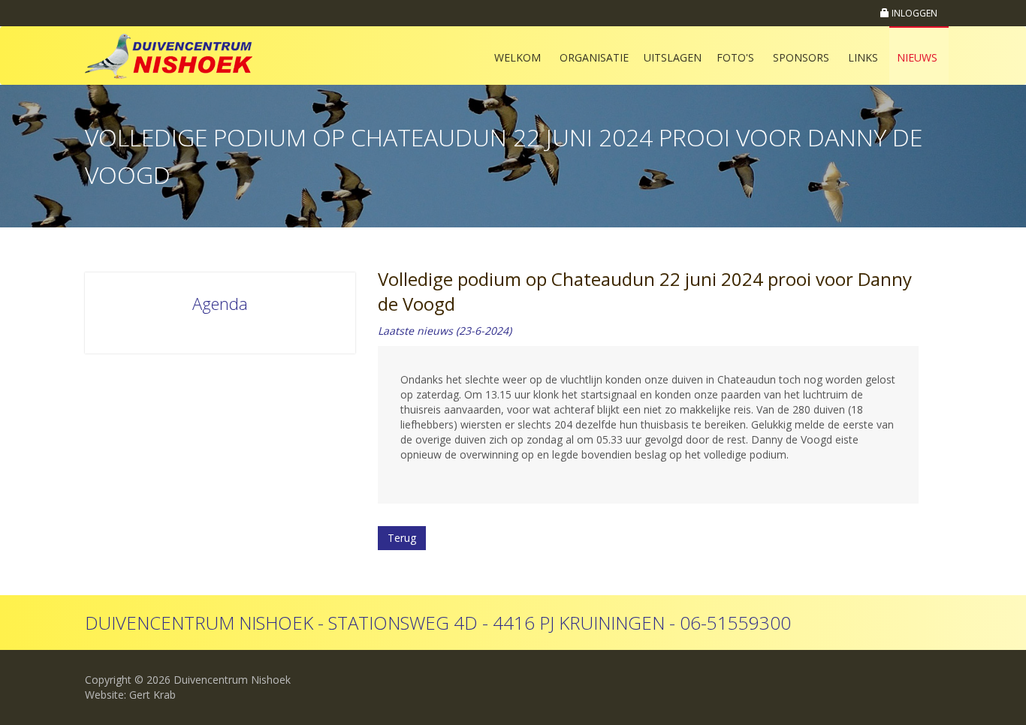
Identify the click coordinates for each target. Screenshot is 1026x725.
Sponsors (801, 57)
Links (863, 57)
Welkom (517, 57)
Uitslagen (673, 57)
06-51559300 (735, 622)
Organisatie (594, 57)
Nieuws (917, 57)
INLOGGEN (913, 13)
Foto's (735, 57)
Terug (402, 538)
